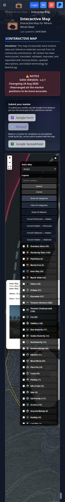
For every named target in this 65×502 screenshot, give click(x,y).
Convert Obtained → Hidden (39, 232)
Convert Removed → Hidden (39, 219)
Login (34, 5)
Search (39, 186)
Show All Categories (39, 198)
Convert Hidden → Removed (39, 225)
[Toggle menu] (4, 5)
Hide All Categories (39, 205)
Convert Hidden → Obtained (39, 239)
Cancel (39, 191)
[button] (9, 158)
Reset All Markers (39, 212)
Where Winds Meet (16, 12)
